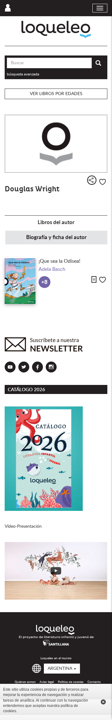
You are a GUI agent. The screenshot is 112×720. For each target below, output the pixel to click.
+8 (44, 282)
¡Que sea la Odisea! (59, 261)
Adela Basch (52, 269)
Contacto (94, 682)
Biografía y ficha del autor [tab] (56, 237)
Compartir (91, 180)
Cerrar (103, 701)
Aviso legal (47, 682)
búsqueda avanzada (23, 74)
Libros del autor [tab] (56, 222)
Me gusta (102, 182)
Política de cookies (70, 682)
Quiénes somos (25, 682)
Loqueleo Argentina (56, 29)
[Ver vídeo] (56, 571)
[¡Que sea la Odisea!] (20, 281)
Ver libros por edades (56, 94)
